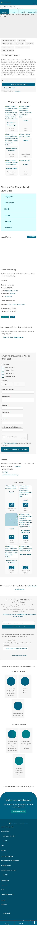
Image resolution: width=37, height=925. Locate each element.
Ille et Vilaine (21, 304)
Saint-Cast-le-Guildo (11, 291)
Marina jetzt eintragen (19, 811)
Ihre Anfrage (6, 396)
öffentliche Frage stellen (19, 627)
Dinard (25, 120)
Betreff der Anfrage (8, 389)
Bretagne (12, 293)
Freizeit (8, 221)
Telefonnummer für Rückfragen (12, 427)
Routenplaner (32, 236)
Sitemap (3, 850)
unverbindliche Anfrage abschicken (15, 449)
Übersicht (4, 12)
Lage (14, 12)
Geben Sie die (13, 337)
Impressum (4, 885)
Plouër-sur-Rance (11, 168)
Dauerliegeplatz (10, 367)
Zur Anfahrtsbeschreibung (10, 475)
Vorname (5, 405)
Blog (2, 845)
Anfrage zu (5, 364)
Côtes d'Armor (12, 304)
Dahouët (25, 140)
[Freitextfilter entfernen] (29, 2)
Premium (33, 103)
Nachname (5, 412)
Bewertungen (32, 12)
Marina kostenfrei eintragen (8, 870)
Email (4, 420)
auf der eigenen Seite (26, 745)
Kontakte (8, 228)
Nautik (6, 209)
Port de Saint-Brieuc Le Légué (11, 124)
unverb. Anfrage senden (19, 84)
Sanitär (7, 215)
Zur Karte (5, 472)
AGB (2, 889)
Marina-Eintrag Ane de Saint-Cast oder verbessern (12, 746)
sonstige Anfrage (10, 376)
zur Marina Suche (1, 7)
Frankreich (8, 296)
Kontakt (12, 317)
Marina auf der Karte (9, 88)
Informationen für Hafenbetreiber (10, 860)
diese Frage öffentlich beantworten (16, 648)
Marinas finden (5, 831)
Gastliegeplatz (9, 370)
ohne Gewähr (32, 586)
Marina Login (6, 913)
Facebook (4, 904)
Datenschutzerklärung (10, 443)
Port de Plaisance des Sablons (11, 149)
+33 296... (10, 91)
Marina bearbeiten (6, 865)
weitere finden (25, 691)
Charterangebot (9, 373)
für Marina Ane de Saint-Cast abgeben (11, 692)
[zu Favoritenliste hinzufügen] (2, 16)
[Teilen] (30, 923)
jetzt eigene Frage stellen (19, 655)
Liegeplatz (8, 197)
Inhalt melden (20, 589)
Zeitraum (4, 380)
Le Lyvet (25, 164)
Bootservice (9, 203)
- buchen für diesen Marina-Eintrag (19, 772)
